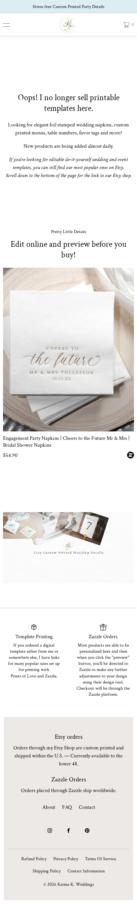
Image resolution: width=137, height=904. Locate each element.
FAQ (67, 807)
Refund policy (33, 859)
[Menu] (12, 24)
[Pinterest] (87, 830)
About (48, 807)
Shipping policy (47, 871)
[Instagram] (49, 830)
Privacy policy (65, 859)
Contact (87, 807)
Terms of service (100, 859)
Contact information (86, 871)
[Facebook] (68, 830)
